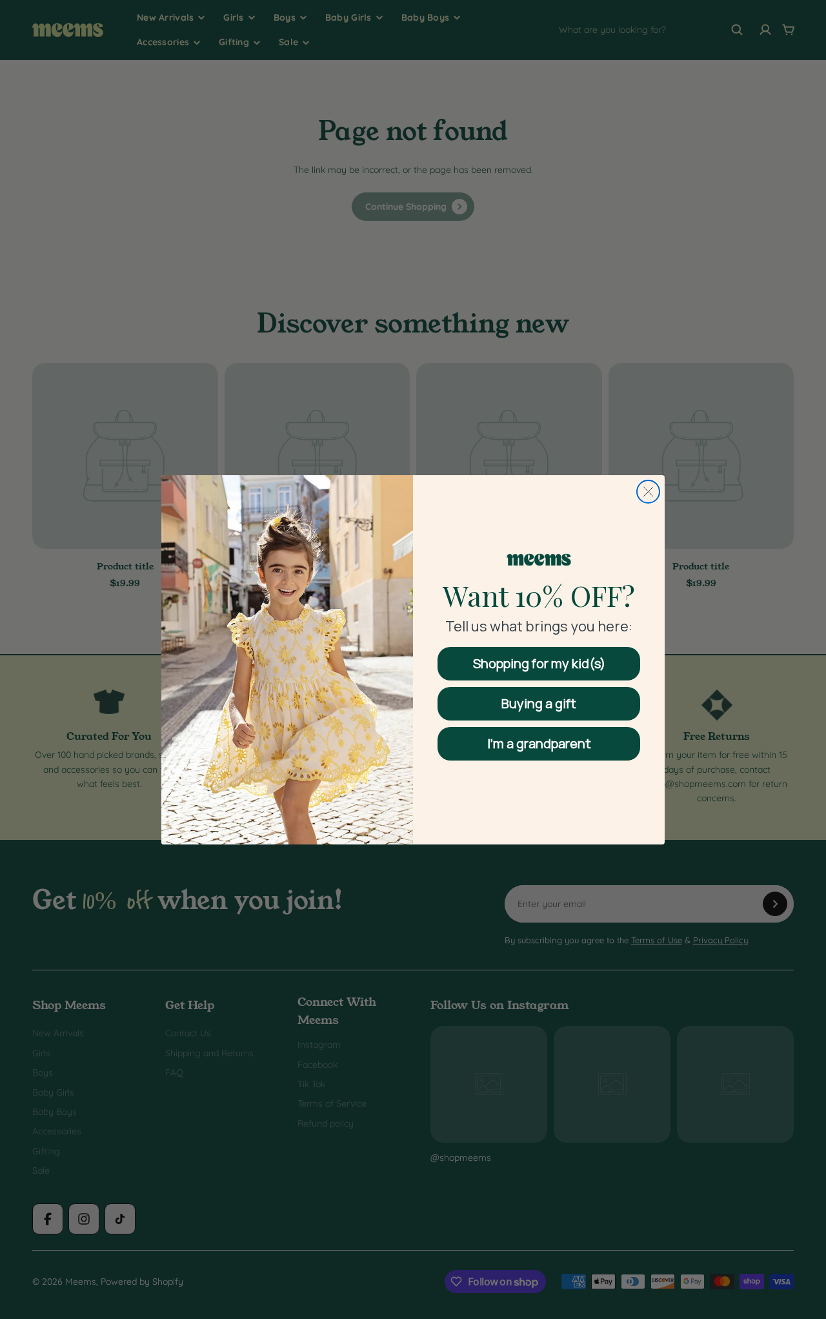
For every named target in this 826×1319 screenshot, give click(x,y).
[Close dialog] (648, 491)
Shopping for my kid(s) (539, 663)
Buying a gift (538, 703)
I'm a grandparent (539, 743)
